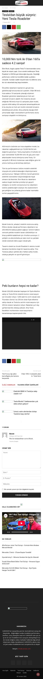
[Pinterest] (14, 27)
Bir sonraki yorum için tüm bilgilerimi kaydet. (19, 489)
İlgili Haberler (8, 385)
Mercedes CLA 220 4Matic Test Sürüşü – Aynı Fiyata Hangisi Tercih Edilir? (19, 569)
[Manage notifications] (38, 674)
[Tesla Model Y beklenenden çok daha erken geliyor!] (7, 403)
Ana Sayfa (5, 8)
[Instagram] (19, 663)
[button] (3, 3)
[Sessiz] (35, 532)
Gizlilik (25, 673)
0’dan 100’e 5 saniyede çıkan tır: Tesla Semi (31, 375)
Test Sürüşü (21, 670)
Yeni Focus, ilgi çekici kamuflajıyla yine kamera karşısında (10, 376)
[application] (21, 523)
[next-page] (23, 421)
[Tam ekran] (38, 532)
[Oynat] (5, 532)
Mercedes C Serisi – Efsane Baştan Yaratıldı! (16, 552)
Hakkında (36, 670)
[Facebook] (4, 27)
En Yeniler (13, 8)
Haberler (11, 11)
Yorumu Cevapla (13, 441)
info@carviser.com (24, 649)
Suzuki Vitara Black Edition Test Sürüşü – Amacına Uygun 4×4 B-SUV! (21, 563)
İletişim (19, 673)
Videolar (28, 670)
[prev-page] (19, 421)
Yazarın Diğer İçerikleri (27, 385)
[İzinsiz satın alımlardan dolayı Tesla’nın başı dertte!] (7, 413)
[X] (9, 27)
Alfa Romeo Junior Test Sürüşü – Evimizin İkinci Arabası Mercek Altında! (20, 546)
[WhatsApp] (18, 27)
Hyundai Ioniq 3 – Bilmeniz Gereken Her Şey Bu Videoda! (20, 557)
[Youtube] (30, 663)
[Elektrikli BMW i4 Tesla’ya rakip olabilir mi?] (7, 393)
